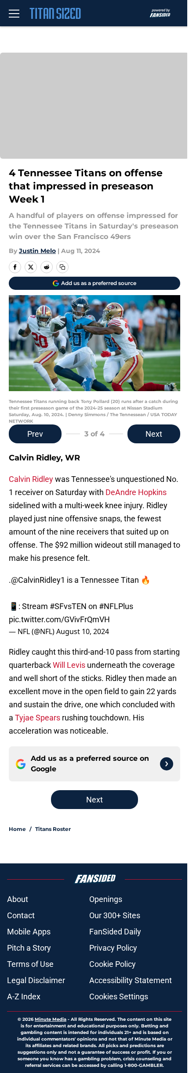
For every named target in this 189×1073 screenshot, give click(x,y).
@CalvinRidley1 (38, 580)
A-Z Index (23, 996)
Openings (105, 899)
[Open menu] (14, 13)
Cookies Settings (118, 996)
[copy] (62, 267)
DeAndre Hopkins (136, 492)
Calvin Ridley (31, 479)
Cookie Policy (112, 964)
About (17, 899)
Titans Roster (53, 829)
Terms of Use (30, 964)
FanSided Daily (115, 931)
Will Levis (69, 665)
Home (17, 829)
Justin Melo (37, 251)
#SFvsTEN (68, 606)
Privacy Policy (113, 947)
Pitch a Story (29, 947)
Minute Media (50, 1019)
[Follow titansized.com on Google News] (166, 763)
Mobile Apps (29, 931)
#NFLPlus (116, 606)
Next (153, 433)
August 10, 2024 (82, 631)
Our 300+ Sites (114, 915)
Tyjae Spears (37, 717)
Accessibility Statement (130, 980)
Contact (21, 915)
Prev (35, 433)
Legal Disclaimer (36, 980)
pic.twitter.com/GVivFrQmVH (59, 619)
